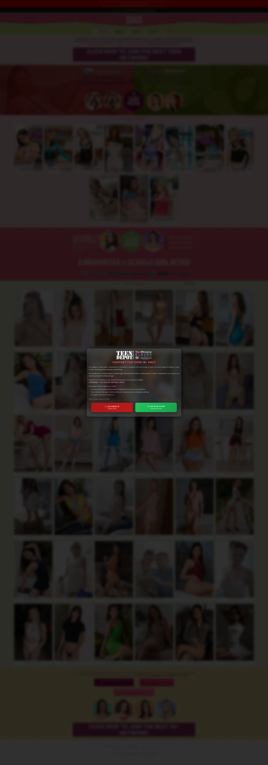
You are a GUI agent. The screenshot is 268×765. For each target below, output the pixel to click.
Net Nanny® (105, 382)
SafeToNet (114, 382)
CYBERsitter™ (94, 382)
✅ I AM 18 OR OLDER (156, 407)
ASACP (122, 382)
